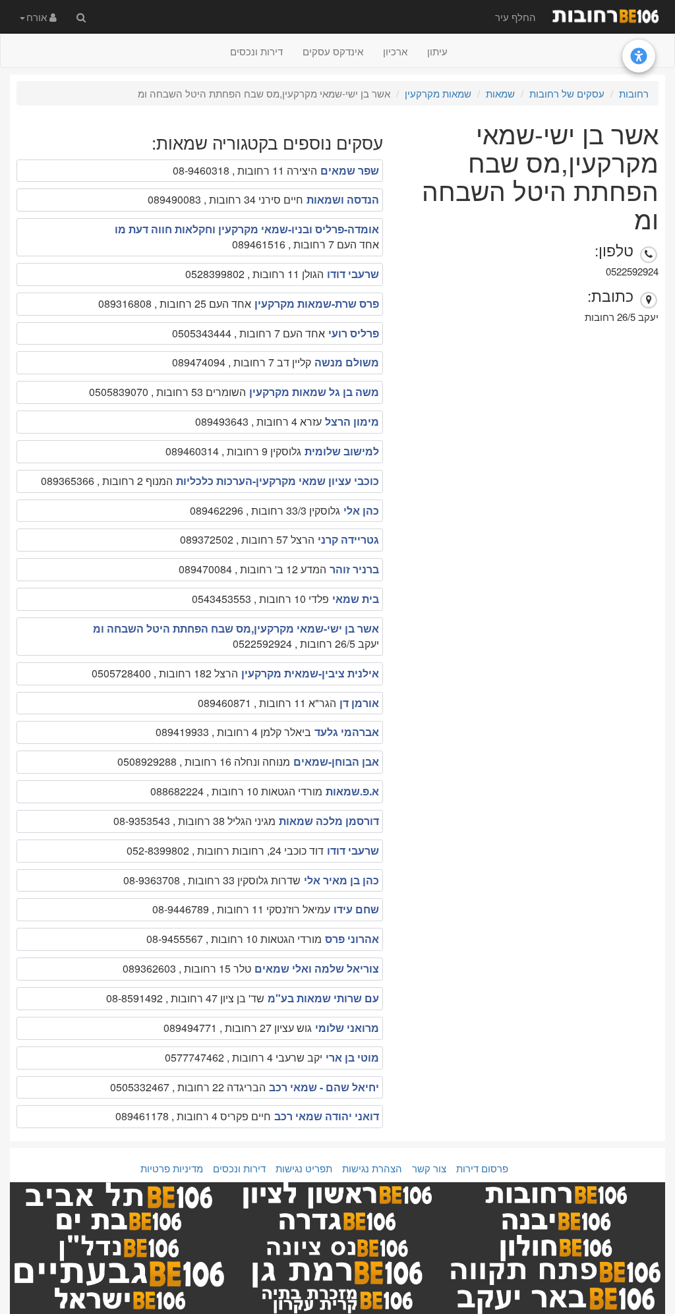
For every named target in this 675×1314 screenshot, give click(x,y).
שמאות (500, 93)
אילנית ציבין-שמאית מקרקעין (310, 673)
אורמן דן (359, 702)
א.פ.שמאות (352, 791)
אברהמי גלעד (346, 731)
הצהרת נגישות (372, 1168)
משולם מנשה (346, 362)
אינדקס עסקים (333, 51)
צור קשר (429, 1168)
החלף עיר (515, 17)
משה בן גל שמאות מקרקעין (314, 391)
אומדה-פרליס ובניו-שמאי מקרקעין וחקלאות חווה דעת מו (247, 229)
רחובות (634, 93)
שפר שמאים (349, 170)
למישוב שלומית (342, 451)
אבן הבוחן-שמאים (336, 761)
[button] (38, 16)
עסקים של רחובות (566, 93)
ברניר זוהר (354, 569)
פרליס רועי (353, 333)
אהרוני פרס (352, 938)
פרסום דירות (482, 1168)
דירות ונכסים (256, 51)
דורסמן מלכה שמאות (329, 820)
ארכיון (395, 51)
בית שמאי (355, 598)
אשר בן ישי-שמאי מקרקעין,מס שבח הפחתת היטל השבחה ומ (236, 628)
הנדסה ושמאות (343, 199)
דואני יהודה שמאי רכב (326, 1116)
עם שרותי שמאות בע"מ (323, 998)
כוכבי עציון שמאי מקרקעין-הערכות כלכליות (277, 480)
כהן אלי (361, 510)
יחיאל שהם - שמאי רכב (324, 1087)
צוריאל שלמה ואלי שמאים (316, 968)
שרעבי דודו (353, 273)
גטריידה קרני (348, 539)
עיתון (437, 51)
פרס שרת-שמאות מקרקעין (316, 303)
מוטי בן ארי (352, 1057)
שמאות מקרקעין (438, 93)
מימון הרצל (352, 421)
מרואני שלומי (347, 1027)
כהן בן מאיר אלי (341, 880)
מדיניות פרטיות (171, 1168)
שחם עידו (356, 909)
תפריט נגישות (304, 1168)
